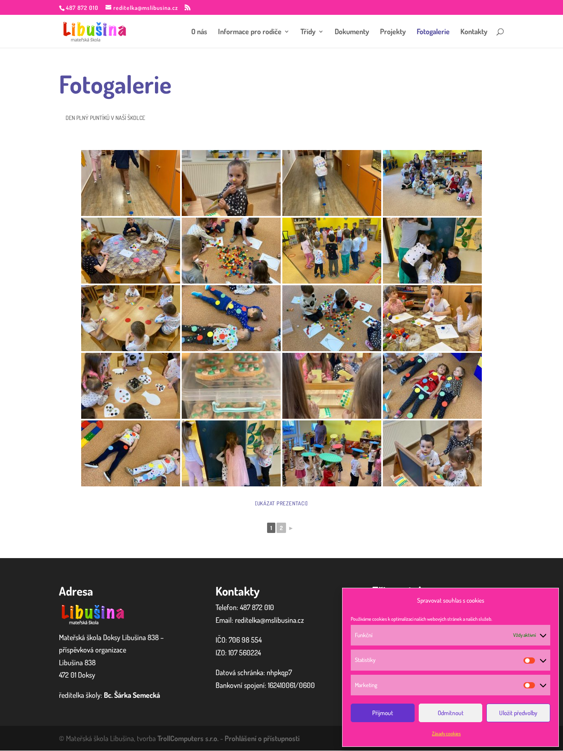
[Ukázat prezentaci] (281, 503)
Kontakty (474, 32)
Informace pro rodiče (250, 32)
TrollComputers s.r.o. (187, 738)
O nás (199, 32)
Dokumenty (352, 32)
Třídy (308, 32)
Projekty (393, 32)
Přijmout (382, 713)
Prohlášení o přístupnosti (262, 738)
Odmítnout (451, 713)
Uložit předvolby (518, 713)
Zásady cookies (446, 733)
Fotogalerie (433, 32)
